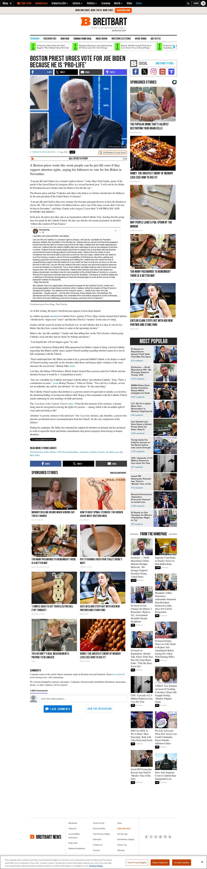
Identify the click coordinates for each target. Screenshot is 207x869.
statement (54, 316)
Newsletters (41, 3)
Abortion (84, 451)
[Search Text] (188, 3)
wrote (72, 365)
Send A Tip (122, 845)
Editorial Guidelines (76, 849)
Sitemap (120, 850)
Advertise (97, 839)
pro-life (119, 451)
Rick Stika (35, 455)
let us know (117, 674)
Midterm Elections (121, 38)
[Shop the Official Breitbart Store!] (165, 63)
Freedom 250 (49, 38)
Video (129, 3)
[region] (103, 862)
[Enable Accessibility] (203, 3)
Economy (105, 3)
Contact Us (98, 845)
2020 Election (36, 451)
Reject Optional (160, 862)
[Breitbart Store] (139, 3)
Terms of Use (98, 823)
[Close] (202, 862)
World (117, 3)
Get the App (122, 834)
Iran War (64, 38)
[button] (7, 3)
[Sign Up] (123, 10)
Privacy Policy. (96, 865)
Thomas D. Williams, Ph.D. (44, 152)
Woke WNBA (140, 38)
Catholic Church (97, 451)
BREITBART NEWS (48, 837)
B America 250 (59, 3)
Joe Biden (110, 451)
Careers (96, 850)
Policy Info (72, 843)
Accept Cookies (181, 862)
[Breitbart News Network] (133, 63)
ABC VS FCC (156, 38)
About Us (72, 829)
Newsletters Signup (125, 839)
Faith (46, 451)
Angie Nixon (101, 38)
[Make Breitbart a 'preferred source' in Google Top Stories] (112, 152)
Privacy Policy (99, 829)
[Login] (195, 3)
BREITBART (109, 21)
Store (119, 823)
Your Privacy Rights (136, 862)
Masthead (72, 823)
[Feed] (170, 837)
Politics (53, 451)
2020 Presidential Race (68, 451)
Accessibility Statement (74, 836)
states (70, 403)
